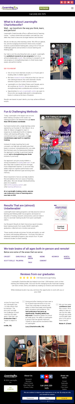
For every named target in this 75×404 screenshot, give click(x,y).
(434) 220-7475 (39, 14)
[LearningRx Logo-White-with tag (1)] (10, 376)
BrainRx (21, 86)
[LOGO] (10, 8)
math (28, 162)
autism (20, 185)
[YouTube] (68, 2)
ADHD (9, 185)
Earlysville (64, 383)
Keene (64, 389)
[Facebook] (61, 2)
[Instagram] (65, 2)
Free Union (64, 387)
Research (28, 379)
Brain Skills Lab (28, 385)
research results (19, 77)
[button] (72, 8)
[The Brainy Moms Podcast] (71, 2)
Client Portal (28, 383)
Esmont (64, 385)
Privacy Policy (28, 387)
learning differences (14, 187)
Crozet (64, 381)
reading (20, 162)
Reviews (28, 381)
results (20, 58)
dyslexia (15, 185)
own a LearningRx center (27, 91)
